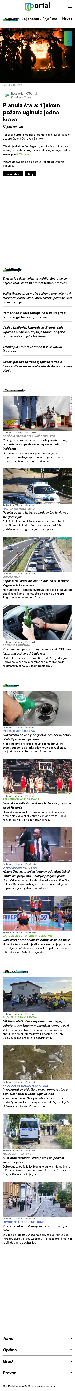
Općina (10, 1349)
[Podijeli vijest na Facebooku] (68, 35)
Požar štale (12, 174)
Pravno (10, 1372)
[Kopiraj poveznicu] (68, 41)
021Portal (23, 154)
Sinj (30, 174)
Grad (8, 1361)
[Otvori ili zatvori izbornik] (70, 7)
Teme (8, 1338)
